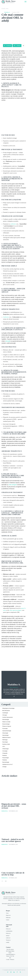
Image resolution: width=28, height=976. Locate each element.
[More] (23, 45)
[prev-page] (2, 881)
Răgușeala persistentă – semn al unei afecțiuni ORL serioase (13, 806)
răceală (8, 341)
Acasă (3, 8)
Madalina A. (7, 12)
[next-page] (5, 881)
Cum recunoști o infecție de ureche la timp (12, 874)
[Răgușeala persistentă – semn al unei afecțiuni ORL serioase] (14, 790)
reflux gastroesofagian (15, 610)
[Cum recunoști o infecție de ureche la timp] (14, 859)
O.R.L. (7, 8)
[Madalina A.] (2, 12)
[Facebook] (14, 696)
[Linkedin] (14, 972)
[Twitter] (20, 972)
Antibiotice (6, 317)
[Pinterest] (17, 972)
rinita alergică (13, 484)
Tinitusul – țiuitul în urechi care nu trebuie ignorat (12, 840)
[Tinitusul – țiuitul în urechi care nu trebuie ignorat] (14, 825)
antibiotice (13, 224)
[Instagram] (11, 972)
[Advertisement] (14, 117)
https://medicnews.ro (14, 687)
